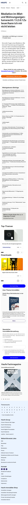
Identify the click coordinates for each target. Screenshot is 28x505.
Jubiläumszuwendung (7, 111)
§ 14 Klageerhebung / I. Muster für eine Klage (13, 197)
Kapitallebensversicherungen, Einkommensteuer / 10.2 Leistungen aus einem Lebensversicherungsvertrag (14, 154)
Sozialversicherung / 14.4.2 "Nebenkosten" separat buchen (14, 203)
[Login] (25, 2)
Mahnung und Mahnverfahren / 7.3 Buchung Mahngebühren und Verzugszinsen (12, 179)
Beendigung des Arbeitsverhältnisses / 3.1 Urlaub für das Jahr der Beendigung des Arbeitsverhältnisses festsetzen (13, 91)
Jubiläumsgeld (5, 122)
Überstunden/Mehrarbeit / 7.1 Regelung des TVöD (12, 192)
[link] (3, 7)
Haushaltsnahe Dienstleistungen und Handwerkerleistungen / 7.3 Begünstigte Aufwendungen (13, 141)
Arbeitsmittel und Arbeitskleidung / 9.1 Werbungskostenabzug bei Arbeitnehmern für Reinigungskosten (12, 135)
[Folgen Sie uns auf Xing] (4, 469)
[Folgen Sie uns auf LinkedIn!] (2, 469)
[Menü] (10, 2)
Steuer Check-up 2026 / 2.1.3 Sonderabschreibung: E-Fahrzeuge (13, 116)
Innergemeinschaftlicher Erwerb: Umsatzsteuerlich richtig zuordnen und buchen (14, 173)
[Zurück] (18, 252)
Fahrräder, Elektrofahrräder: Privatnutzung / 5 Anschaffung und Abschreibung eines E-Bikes (13, 127)
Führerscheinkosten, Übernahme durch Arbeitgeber (11, 185)
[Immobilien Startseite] (4, 2)
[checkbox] (3, 350)
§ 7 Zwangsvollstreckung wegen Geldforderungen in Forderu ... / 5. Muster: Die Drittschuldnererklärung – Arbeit (14, 105)
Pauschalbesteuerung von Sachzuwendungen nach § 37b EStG (13, 167)
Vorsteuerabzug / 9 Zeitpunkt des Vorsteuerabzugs (10, 209)
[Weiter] (21, 252)
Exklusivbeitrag (6, 247)
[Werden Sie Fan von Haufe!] (6, 469)
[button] (14, 76)
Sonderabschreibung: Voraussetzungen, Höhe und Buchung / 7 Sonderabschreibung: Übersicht (14, 161)
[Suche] (22, 2)
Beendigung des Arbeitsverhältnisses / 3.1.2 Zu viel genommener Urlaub (13, 98)
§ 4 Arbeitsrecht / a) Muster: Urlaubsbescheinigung (9, 147)
